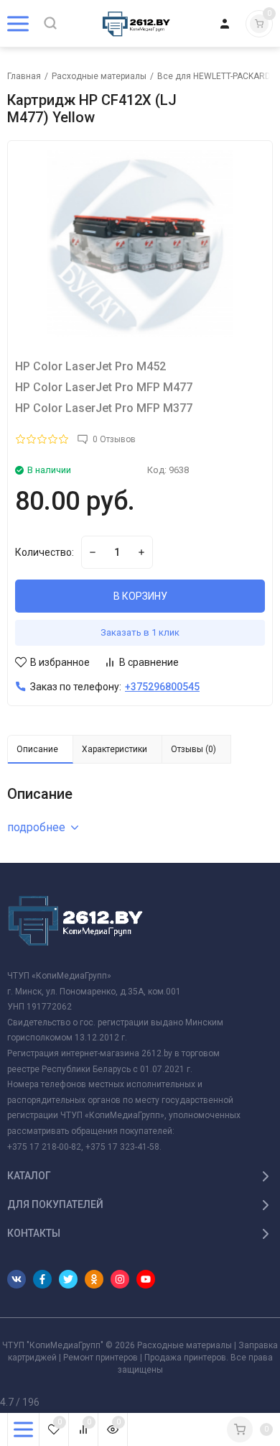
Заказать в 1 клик (140, 632)
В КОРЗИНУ (140, 596)
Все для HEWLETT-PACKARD (214, 76)
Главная (24, 76)
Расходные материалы (99, 76)
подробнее (36, 827)
